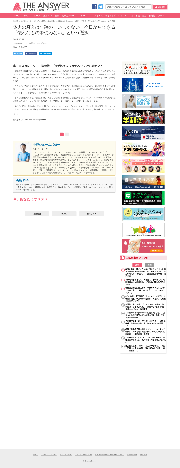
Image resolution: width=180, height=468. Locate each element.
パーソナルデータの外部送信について (109, 455)
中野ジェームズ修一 (46, 144)
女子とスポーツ (69, 15)
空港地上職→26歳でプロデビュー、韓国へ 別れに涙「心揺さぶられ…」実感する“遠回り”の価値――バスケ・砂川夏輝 (144, 306)
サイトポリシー (66, 455)
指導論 (152, 15)
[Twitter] (100, 7)
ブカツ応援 (134, 15)
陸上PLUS (47, 15)
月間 (150, 265)
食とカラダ (110, 15)
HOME (15, 21)
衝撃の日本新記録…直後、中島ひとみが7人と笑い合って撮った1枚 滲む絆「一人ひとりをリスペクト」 (145, 290)
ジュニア (122, 15)
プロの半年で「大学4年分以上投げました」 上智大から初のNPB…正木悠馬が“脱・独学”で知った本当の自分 (145, 315)
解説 (57, 15)
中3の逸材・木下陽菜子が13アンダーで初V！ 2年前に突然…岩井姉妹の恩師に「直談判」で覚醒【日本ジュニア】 (145, 298)
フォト (161, 15)
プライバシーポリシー (83, 455)
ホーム (17, 15)
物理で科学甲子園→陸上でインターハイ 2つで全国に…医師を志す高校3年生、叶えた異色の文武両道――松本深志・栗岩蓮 (145, 331)
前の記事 (91, 214)
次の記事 (37, 214)
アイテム (98, 15)
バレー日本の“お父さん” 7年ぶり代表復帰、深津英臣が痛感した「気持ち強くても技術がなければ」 (145, 339)
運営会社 (143, 455)
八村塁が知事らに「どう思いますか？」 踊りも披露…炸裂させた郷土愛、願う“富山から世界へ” (145, 323)
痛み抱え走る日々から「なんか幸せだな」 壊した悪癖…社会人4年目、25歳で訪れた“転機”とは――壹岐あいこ (145, 348)
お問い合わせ (132, 455)
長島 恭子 (22, 180)
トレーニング (85, 15)
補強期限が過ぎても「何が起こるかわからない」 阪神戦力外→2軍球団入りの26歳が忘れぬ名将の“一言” (145, 282)
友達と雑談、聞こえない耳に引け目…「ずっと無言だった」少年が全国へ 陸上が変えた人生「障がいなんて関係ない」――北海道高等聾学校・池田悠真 (145, 272)
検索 (160, 6)
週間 (137, 265)
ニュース (36, 15)
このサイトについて (49, 455)
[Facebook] (94, 7)
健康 (43, 21)
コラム (26, 15)
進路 (144, 15)
